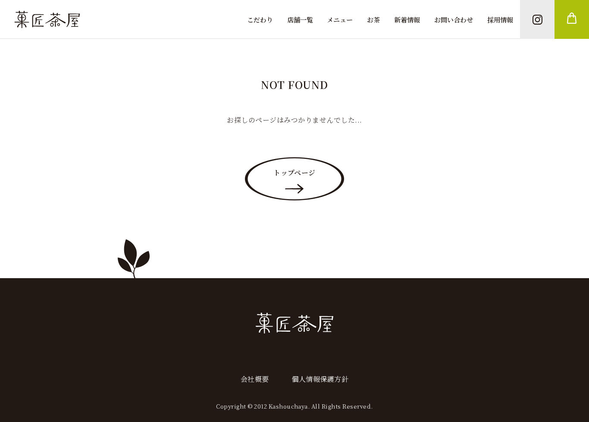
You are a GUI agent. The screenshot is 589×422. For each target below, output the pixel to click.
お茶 (373, 19)
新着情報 (407, 19)
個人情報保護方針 (319, 379)
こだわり (260, 19)
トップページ (294, 173)
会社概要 (255, 379)
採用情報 (500, 19)
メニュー (340, 19)
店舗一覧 (300, 19)
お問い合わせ (453, 19)
